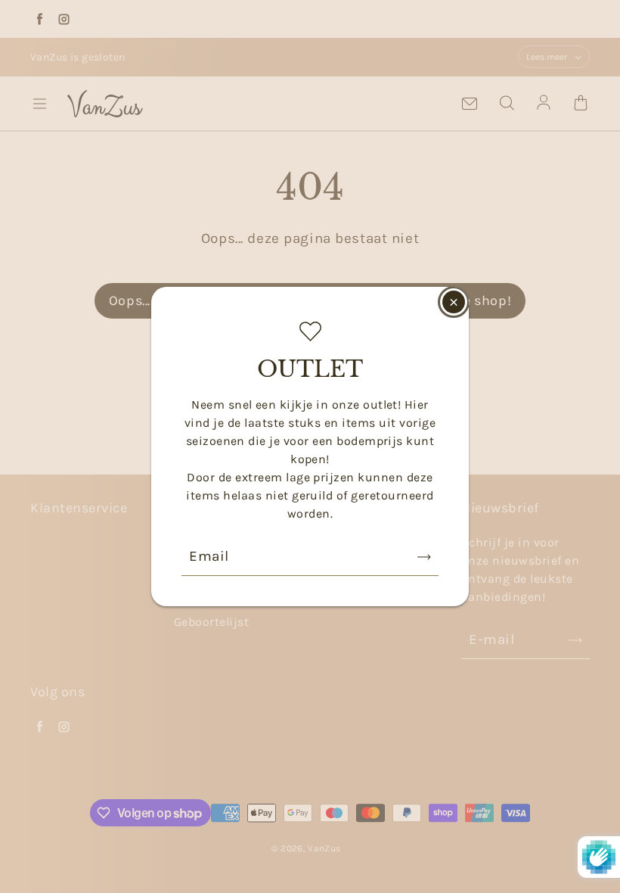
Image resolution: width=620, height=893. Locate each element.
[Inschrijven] (424, 557)
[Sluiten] (453, 302)
